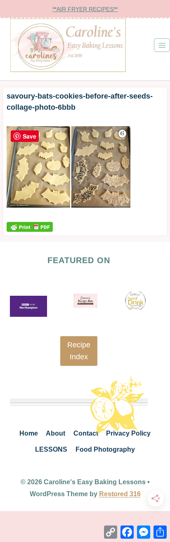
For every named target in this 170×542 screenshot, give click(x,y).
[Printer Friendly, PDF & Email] (30, 227)
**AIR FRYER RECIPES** (85, 9)
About (55, 433)
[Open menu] (162, 45)
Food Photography (105, 449)
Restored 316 (120, 493)
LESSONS (51, 449)
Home (28, 433)
